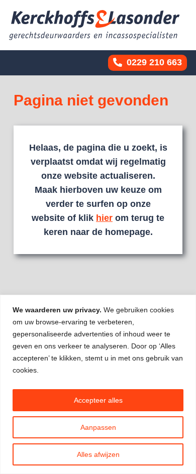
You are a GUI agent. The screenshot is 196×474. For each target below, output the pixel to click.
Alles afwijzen (98, 454)
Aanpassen (98, 427)
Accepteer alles (98, 400)
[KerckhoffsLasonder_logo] (94, 25)
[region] (98, 384)
